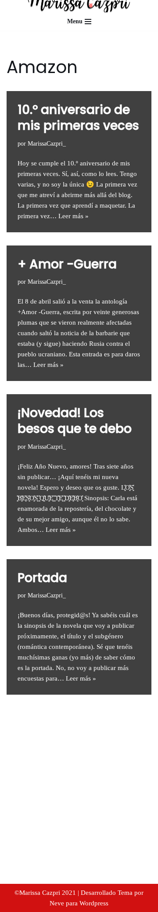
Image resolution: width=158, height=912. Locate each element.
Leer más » (73, 216)
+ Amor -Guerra (67, 264)
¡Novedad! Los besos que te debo (75, 420)
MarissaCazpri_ (47, 143)
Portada (42, 577)
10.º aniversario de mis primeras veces (78, 117)
